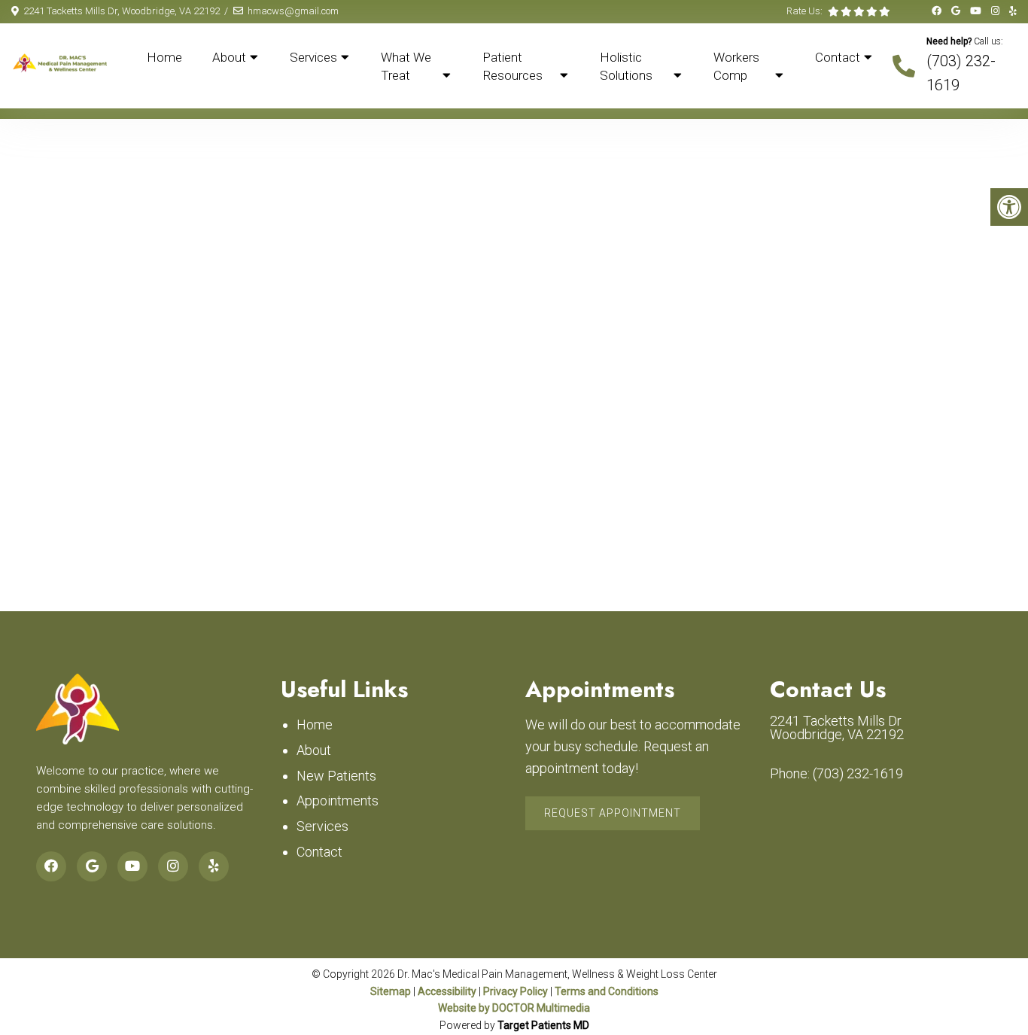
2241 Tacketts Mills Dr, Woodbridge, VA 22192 (121, 11)
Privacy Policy (515, 991)
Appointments (338, 800)
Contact (837, 57)
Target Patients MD (543, 1025)
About (229, 57)
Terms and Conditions (606, 991)
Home (164, 57)
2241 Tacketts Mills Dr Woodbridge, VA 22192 (837, 727)
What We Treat (406, 66)
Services (313, 57)
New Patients (336, 776)
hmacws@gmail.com (293, 11)
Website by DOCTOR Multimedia (514, 1008)
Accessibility (447, 991)
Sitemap (390, 991)
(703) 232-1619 (858, 774)
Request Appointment (612, 813)
